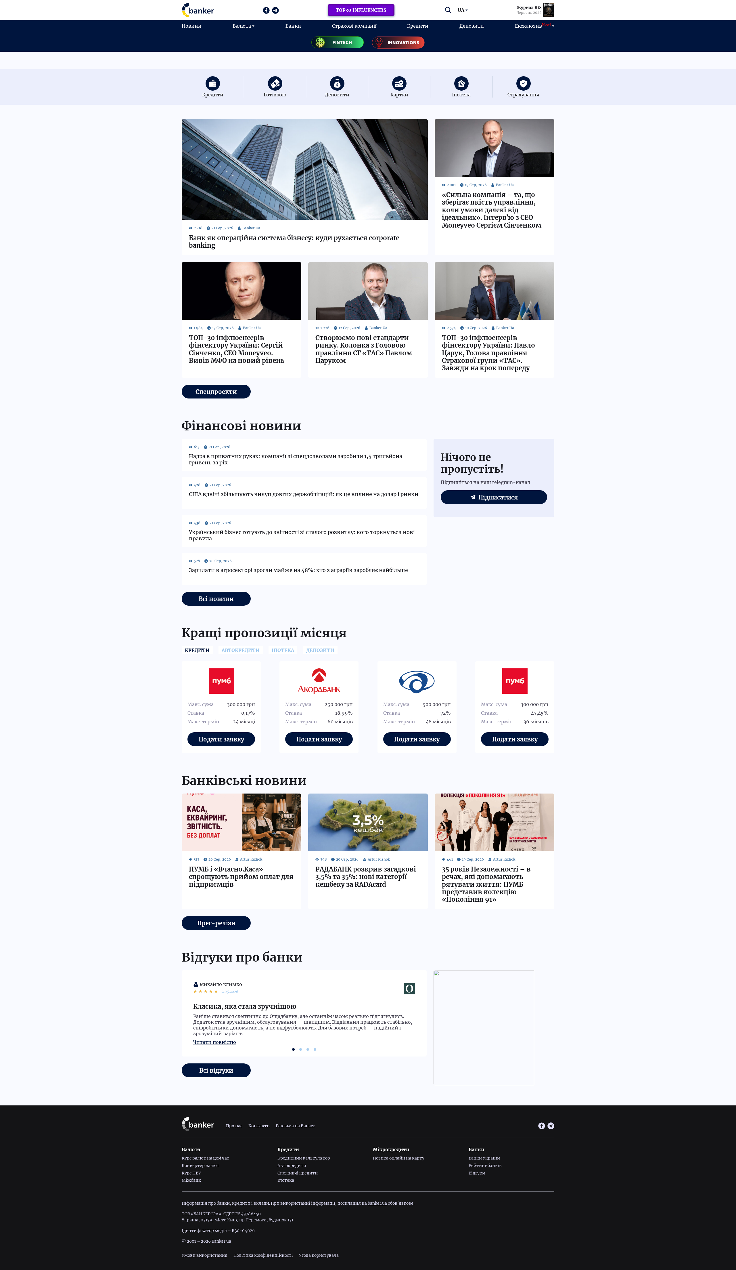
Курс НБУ (191, 1173)
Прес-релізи (216, 923)
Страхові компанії (354, 26)
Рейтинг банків (485, 1165)
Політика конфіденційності (263, 1255)
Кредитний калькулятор (303, 1158)
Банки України (484, 1158)
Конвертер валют (200, 1165)
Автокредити (291, 1165)
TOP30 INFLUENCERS (361, 10)
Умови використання (204, 1255)
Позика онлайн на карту (398, 1158)
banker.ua (377, 1203)
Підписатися (498, 497)
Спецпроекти (216, 391)
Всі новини (216, 598)
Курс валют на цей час (205, 1158)
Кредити (417, 26)
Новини (192, 26)
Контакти (259, 1125)
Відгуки (477, 1173)
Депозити (471, 26)
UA (461, 10)
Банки (293, 26)
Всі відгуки (216, 1070)
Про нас (234, 1125)
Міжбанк (191, 1180)
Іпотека (285, 1180)
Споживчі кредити (297, 1173)
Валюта (242, 26)
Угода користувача (319, 1255)
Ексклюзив (533, 25)
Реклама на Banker (295, 1125)
